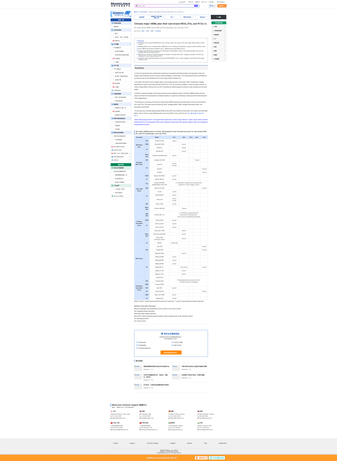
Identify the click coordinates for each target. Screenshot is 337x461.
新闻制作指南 (222, 443)
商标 (205, 443)
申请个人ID (204, 2)
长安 (147, 31)
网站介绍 (191, 2)
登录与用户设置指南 (152, 443)
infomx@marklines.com (176, 429)
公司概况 (115, 443)
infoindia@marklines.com (206, 429)
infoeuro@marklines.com (177, 418)
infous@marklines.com (147, 418)
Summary (141, 40)
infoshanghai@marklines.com (120, 429)
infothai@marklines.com (205, 418)
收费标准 (197, 2)
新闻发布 (132, 443)
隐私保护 (189, 443)
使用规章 (172, 443)
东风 (152, 31)
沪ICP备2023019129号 (172, 451)
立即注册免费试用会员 (170, 353)
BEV (143, 31)
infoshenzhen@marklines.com (149, 429)
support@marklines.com (118, 418)
